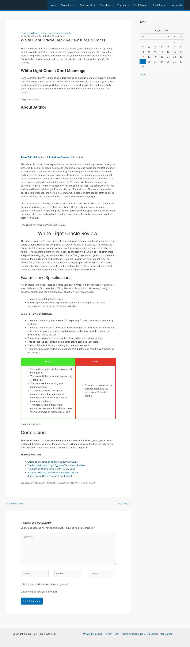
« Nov (142, 74)
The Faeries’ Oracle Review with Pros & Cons (51, 468)
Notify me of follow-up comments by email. (45, 584)
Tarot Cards (139, 5)
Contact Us (166, 633)
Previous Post (15, 503)
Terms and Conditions (133, 633)
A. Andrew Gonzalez (60, 157)
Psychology (66, 5)
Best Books (159, 5)
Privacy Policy (112, 633)
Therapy (121, 5)
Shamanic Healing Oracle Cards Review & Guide (52, 472)
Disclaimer (152, 633)
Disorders (105, 5)
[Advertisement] (68, 133)
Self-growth (86, 5)
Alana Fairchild (29, 157)
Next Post (123, 503)
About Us (177, 5)
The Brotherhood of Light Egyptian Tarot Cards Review (56, 465)
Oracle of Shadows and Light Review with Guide (52, 461)
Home (53, 5)
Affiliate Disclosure (92, 633)
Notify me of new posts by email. (40, 591)
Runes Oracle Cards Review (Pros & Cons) (49, 476)
